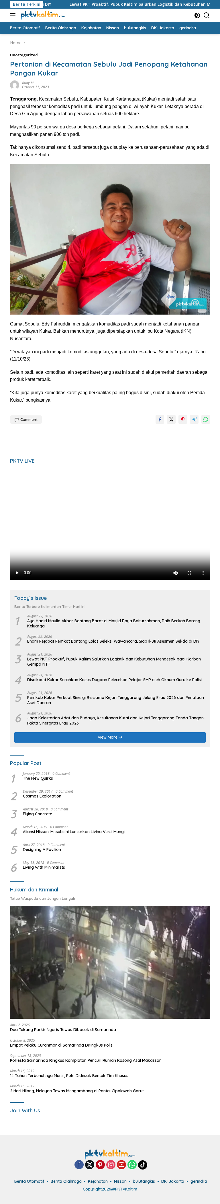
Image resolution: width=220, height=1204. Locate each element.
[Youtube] (121, 1165)
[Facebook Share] (160, 419)
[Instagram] (110, 1165)
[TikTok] (142, 1165)
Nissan (120, 1181)
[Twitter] (89, 1165)
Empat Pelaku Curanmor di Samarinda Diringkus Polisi (61, 1045)
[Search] (206, 15)
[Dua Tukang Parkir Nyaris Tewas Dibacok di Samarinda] (110, 962)
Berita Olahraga (66, 1181)
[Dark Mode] (197, 15)
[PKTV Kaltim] (42, 15)
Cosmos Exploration (42, 796)
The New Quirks (38, 778)
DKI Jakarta (172, 1181)
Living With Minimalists (44, 867)
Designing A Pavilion (42, 849)
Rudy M (28, 82)
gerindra (198, 1181)
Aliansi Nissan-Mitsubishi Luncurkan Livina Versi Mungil (74, 831)
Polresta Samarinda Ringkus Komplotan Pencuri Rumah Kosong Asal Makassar (85, 1060)
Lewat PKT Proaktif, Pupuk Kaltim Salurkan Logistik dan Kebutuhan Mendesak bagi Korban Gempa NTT (114, 661)
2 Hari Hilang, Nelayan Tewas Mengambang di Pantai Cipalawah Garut (77, 1090)
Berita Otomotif (29, 1181)
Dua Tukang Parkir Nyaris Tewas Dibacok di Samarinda (63, 1029)
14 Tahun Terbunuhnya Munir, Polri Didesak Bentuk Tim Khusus (69, 1075)
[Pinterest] (100, 1165)
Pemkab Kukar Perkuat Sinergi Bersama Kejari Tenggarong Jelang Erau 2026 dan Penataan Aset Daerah (115, 700)
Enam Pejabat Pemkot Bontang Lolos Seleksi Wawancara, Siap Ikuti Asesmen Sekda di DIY (113, 641)
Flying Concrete (37, 813)
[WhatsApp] (132, 1165)
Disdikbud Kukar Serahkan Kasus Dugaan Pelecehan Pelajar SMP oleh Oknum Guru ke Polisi (114, 679)
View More (108, 737)
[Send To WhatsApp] (205, 419)
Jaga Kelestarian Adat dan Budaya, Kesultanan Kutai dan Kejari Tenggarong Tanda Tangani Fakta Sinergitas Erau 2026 (116, 720)
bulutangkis (144, 1181)
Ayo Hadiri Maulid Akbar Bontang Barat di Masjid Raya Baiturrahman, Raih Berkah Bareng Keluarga (113, 623)
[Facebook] (79, 1165)
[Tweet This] (171, 419)
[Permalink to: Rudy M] (14, 84)
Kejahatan (98, 1181)
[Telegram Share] (194, 419)
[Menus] (14, 15)
